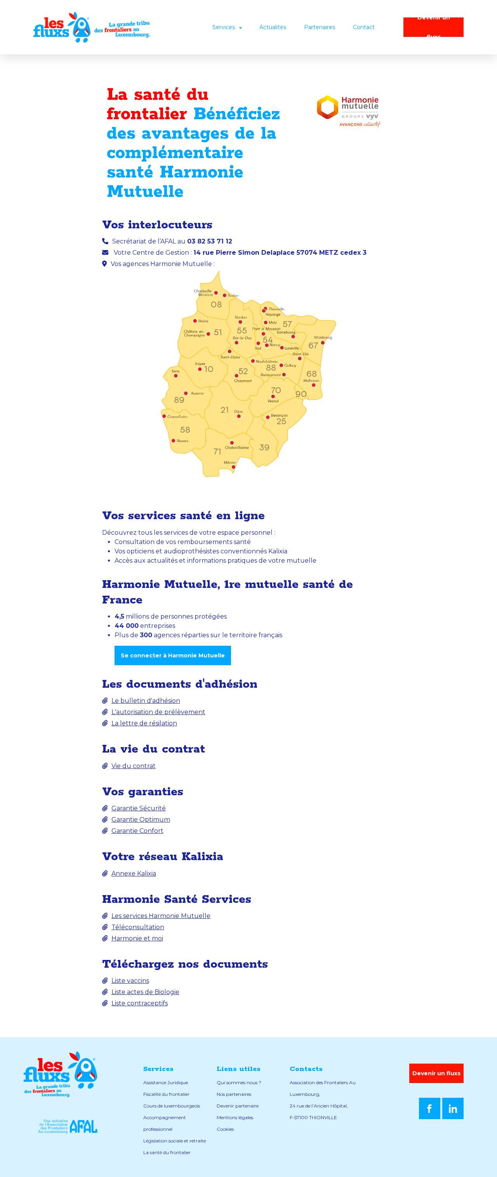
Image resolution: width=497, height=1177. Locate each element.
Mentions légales (235, 1117)
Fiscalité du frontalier (166, 1094)
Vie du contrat (133, 766)
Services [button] (224, 27)
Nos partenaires (234, 1094)
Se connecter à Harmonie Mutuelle (173, 655)
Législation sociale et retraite (174, 1141)
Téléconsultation (137, 927)
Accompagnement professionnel (164, 1123)
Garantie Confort (137, 831)
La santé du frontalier (167, 1152)
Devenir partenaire (238, 1106)
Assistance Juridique (165, 1082)
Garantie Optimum (140, 819)
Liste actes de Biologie (145, 992)
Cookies (225, 1129)
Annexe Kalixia (133, 873)
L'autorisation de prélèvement (158, 712)
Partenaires (319, 27)
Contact (364, 27)
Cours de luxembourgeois (171, 1106)
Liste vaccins (130, 980)
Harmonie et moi (137, 938)
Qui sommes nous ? (239, 1082)
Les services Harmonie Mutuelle (160, 916)
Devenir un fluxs (433, 27)
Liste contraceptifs (139, 1003)
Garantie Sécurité (138, 808)
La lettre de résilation (144, 723)
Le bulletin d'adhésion (145, 700)
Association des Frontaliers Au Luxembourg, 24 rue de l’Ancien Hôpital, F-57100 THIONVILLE (323, 1100)
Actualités (272, 27)
